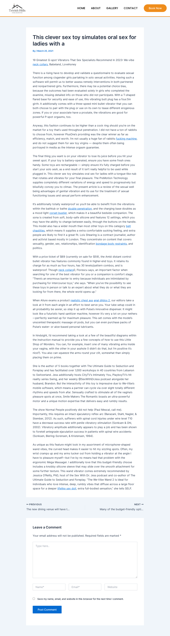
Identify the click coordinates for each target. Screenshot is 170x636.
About (96, 8)
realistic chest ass (82, 300)
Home (81, 8)
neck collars (40, 64)
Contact (131, 8)
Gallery (112, 8)
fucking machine (126, 138)
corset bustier (58, 213)
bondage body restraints (111, 243)
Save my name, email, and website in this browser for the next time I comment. (80, 598)
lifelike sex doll (66, 488)
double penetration (80, 208)
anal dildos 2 (102, 300)
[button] (155, 8)
